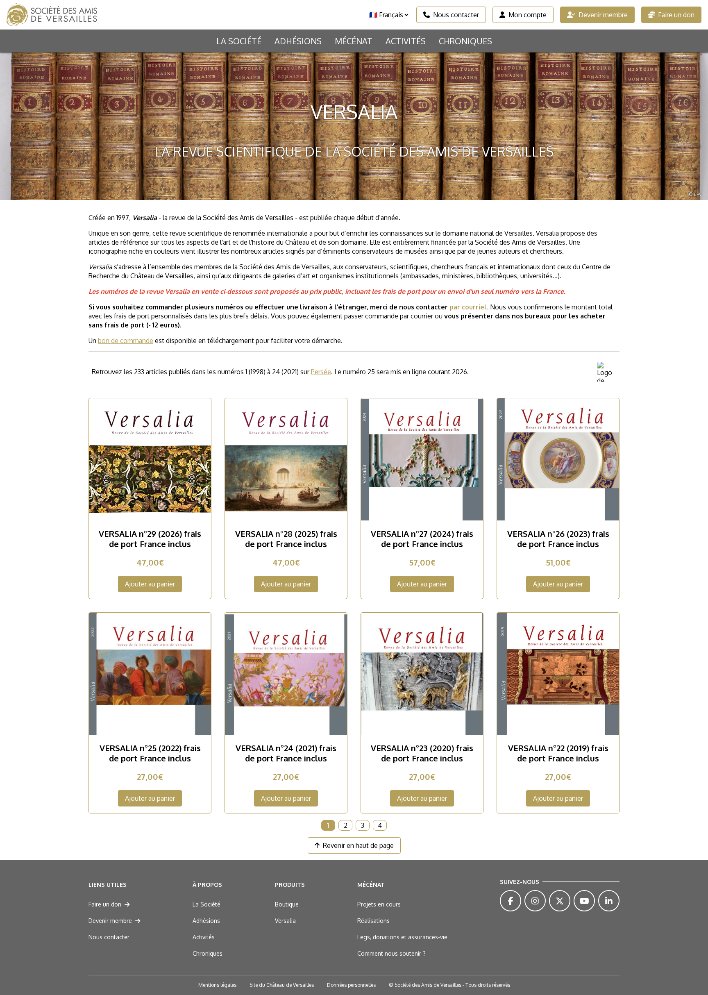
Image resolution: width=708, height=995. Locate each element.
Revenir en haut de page (358, 845)
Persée (321, 372)
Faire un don (676, 15)
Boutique (287, 904)
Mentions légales (217, 985)
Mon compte (527, 15)
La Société (238, 41)
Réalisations (373, 920)
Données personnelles (351, 985)
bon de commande (125, 340)
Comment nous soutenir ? (391, 953)
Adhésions (298, 41)
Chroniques (465, 41)
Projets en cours (379, 904)
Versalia (285, 920)
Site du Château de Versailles (282, 985)
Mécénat (353, 41)
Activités (406, 41)
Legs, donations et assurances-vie (402, 937)
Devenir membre (603, 15)
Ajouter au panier (150, 584)
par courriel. (468, 307)
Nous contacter (456, 15)
